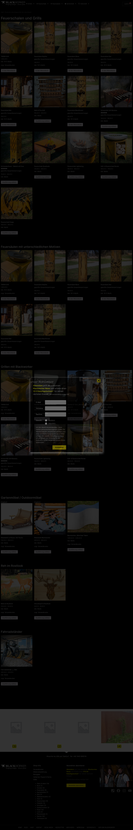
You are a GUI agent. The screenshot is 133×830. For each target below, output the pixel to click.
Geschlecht (40, 420)
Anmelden (59, 447)
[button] (98, 380)
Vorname (39, 408)
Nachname (40, 414)
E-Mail (38, 402)
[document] (66, 415)
